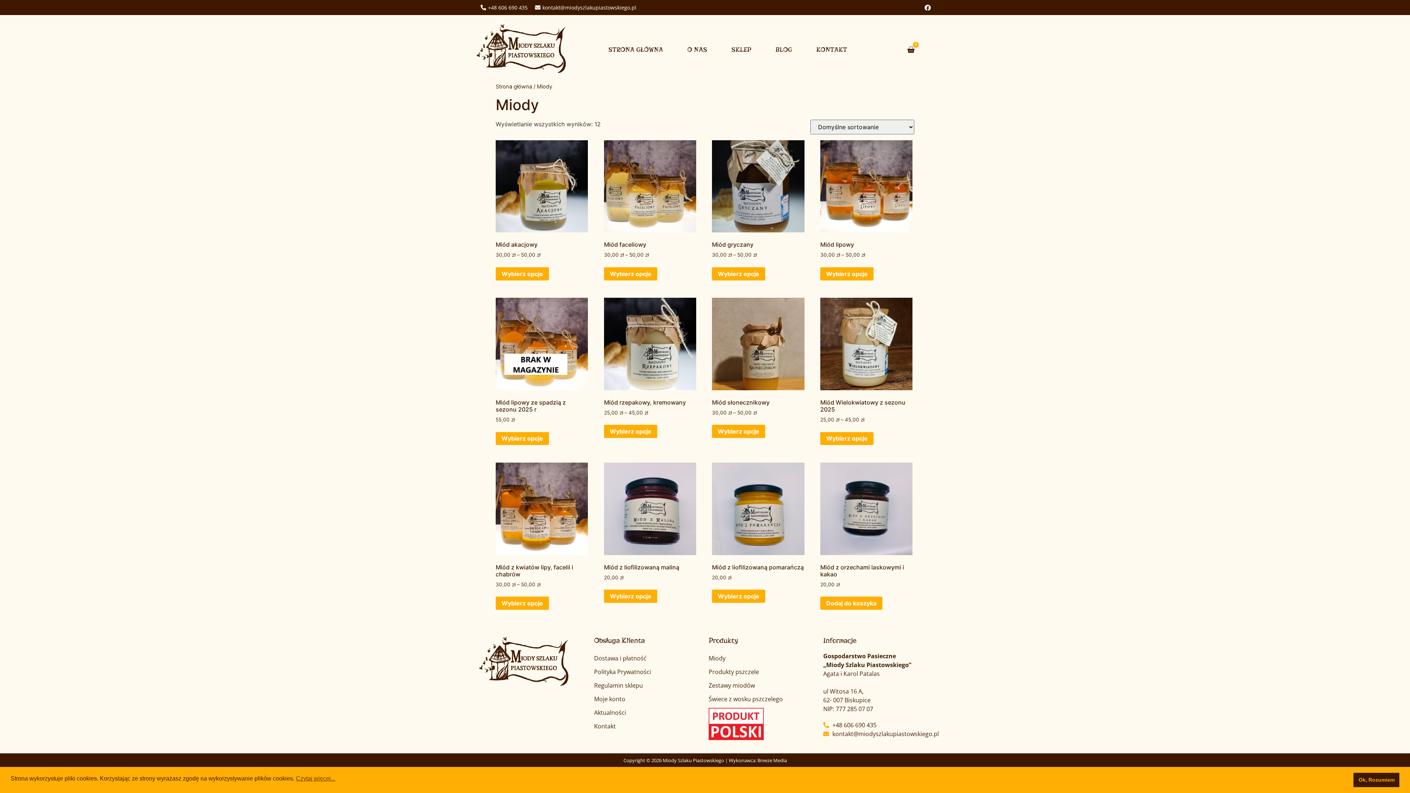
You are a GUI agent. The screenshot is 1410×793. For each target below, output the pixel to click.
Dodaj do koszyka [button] (851, 603)
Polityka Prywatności (622, 672)
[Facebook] (928, 7)
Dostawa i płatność (620, 658)
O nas (697, 50)
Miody (717, 658)
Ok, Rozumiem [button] (1377, 780)
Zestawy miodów (732, 685)
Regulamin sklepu (618, 685)
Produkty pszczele (734, 672)
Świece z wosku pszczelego (746, 699)
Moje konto (609, 699)
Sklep (741, 50)
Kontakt (831, 50)
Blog (784, 50)
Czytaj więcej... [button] (315, 778)
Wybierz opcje (522, 274)
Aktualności (610, 713)
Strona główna (635, 50)
